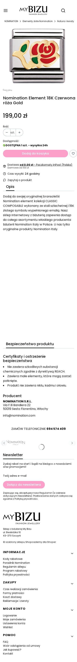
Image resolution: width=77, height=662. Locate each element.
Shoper (51, 542)
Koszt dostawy (12, 597)
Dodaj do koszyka (35, 153)
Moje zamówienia (14, 619)
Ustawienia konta (14, 623)
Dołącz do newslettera (24, 484)
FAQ (5, 642)
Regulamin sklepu (14, 567)
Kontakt (8, 653)
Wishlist (8, 627)
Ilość (6, 126)
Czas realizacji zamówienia (20, 589)
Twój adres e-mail (15, 475)
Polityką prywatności (26, 498)
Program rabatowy (15, 571)
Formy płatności (13, 593)
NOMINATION (11, 21)
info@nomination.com (19, 415)
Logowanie (10, 615)
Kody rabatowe (13, 559)
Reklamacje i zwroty (16, 601)
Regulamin (45, 492)
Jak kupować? (12, 650)
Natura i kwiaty (65, 21)
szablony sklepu (15, 542)
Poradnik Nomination (16, 563)
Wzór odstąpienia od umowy (21, 646)
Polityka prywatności (16, 574)
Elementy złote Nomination (38, 21)
